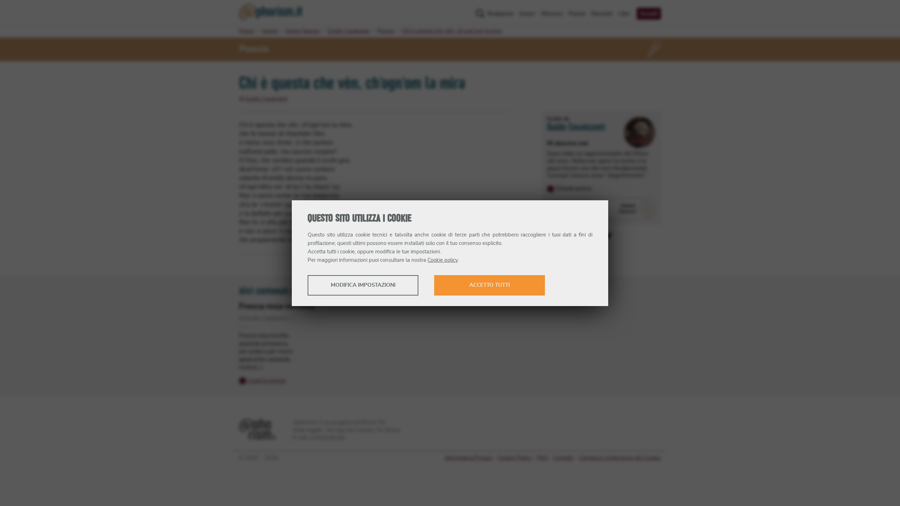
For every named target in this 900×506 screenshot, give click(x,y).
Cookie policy (443, 260)
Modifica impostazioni (363, 285)
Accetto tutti (489, 285)
